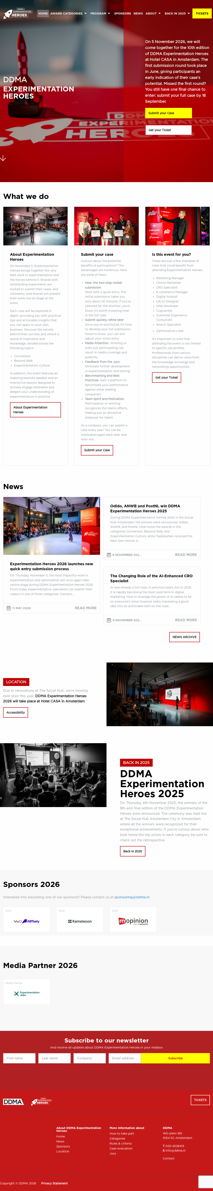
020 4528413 (175, 1146)
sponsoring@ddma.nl (131, 897)
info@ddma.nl (176, 1150)
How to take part (122, 1133)
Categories (117, 1138)
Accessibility (15, 712)
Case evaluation (121, 1148)
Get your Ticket (160, 130)
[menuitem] (43, 13)
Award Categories (66, 13)
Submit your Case (161, 113)
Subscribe (175, 1058)
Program (98, 13)
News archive (185, 637)
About (151, 13)
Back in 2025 (175, 13)
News (138, 13)
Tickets (202, 13)
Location (62, 1151)
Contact (169, 1158)
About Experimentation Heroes (30, 410)
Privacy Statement (54, 1183)
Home (43, 13)
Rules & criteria (121, 1143)
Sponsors (122, 13)
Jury (113, 1153)
